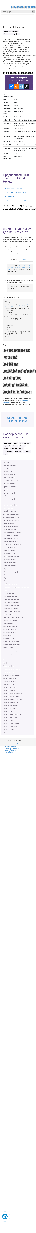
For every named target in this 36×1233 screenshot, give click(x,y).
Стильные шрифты (10, 654)
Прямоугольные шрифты (12, 611)
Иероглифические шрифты (12, 532)
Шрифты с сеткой (9, 730)
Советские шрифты (10, 638)
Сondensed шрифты (10, 626)
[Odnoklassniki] (16, 86)
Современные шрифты (11, 641)
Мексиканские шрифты (11, 575)
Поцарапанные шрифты (11, 605)
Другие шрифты (9, 523)
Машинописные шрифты (12, 572)
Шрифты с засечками (11, 727)
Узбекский (27, 451)
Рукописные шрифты (10, 620)
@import (23, 259)
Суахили (18, 451)
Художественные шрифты (12, 675)
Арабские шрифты (10, 487)
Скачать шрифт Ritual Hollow (18, 419)
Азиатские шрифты (10, 477)
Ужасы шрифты (9, 666)
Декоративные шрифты (11, 514)
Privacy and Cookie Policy (10, 751)
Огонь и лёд (7, 590)
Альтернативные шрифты (12, 481)
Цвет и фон (22, 192)
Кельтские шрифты (10, 547)
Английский (7, 443)
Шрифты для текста (10, 708)
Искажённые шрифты (11, 538)
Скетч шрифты (8, 635)
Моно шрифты (8, 581)
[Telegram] (21, 86)
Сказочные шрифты (10, 632)
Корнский (7, 446)
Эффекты (8, 748)
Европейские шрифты (11, 526)
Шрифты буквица (9, 690)
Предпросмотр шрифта (14, 188)
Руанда (22, 446)
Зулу (15, 443)
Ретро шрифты (8, 614)
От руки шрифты (9, 593)
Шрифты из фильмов (10, 717)
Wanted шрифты (9, 471)
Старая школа (8, 648)
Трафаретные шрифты (11, 663)
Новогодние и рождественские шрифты (16, 587)
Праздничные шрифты (11, 608)
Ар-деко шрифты (9, 484)
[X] (26, 86)
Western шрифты (9, 474)
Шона (5, 454)
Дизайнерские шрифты (11, 520)
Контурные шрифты (10, 559)
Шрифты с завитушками (11, 724)
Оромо (15, 446)
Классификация (9, 744)
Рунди (6, 449)
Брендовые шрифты (10, 493)
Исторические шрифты (11, 541)
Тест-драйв (10, 197)
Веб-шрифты (8, 496)
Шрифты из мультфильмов (12, 714)
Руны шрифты (8, 623)
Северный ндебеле (16, 449)
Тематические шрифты (11, 657)
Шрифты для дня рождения (13, 693)
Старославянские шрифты (12, 651)
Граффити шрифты (10, 511)
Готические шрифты (10, 505)
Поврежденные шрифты (11, 599)
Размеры (9, 192)
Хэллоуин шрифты (10, 678)
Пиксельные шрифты (10, 596)
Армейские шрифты (10, 490)
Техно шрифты (8, 660)
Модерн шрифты (9, 578)
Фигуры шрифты (9, 672)
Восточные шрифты (10, 502)
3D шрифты (7, 462)
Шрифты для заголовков (12, 696)
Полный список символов (16, 201)
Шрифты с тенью (9, 733)
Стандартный (13, 259)
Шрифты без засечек (10, 687)
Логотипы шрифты (10, 566)
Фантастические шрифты (12, 669)
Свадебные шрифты (10, 629)
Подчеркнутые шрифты (11, 602)
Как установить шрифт (11, 745)
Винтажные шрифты (10, 499)
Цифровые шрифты (10, 681)
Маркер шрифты (9, 569)
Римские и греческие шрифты (13, 617)
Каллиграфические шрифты (13, 544)
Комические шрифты (10, 553)
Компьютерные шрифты (11, 556)
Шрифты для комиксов (11, 702)
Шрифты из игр (9, 711)
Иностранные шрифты (11, 535)
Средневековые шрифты (12, 645)
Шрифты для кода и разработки (14, 699)
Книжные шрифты (9, 550)
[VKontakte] (11, 86)
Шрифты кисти (8, 720)
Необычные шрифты (10, 584)
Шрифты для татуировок (12, 705)
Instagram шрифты (10, 465)
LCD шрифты (8, 468)
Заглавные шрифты (10, 529)
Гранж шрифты (8, 508)
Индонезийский (25, 443)
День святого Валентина (12, 517)
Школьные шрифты (10, 684)
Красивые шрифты (10, 563)
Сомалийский (8, 451)
